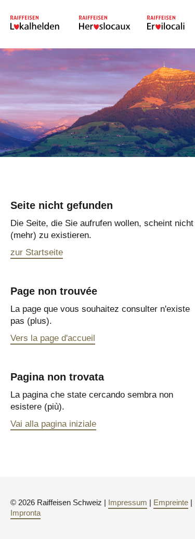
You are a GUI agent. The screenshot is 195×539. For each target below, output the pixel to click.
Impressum (127, 502)
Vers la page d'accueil (52, 338)
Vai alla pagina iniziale (53, 424)
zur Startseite (36, 252)
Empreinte (170, 502)
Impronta (25, 512)
